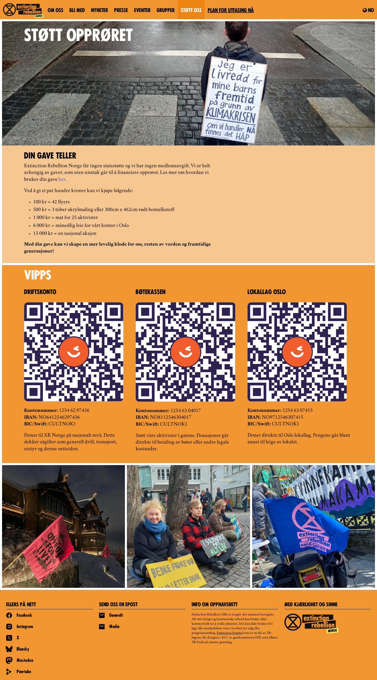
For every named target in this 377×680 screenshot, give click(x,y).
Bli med (77, 10)
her (62, 179)
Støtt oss (191, 10)
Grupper (166, 10)
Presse (121, 10)
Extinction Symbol (230, 633)
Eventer (142, 10)
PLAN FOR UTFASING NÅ (231, 10)
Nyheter (99, 10)
